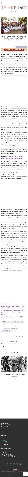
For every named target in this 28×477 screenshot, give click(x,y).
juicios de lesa (12, 323)
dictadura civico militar (17, 321)
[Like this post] (16, 336)
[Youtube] (17, 11)
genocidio (4, 323)
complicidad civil (6, 321)
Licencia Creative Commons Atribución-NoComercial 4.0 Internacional (17, 472)
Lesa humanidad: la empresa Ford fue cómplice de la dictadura (12, 313)
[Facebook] (8, 464)
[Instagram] (13, 11)
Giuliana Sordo (11, 39)
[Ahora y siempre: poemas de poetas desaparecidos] (14, 364)
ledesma (21, 326)
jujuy (16, 326)
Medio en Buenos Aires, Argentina (14, 475)
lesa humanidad (5, 328)
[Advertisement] (14, 91)
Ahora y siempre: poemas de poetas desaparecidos (14, 374)
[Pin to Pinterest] (20, 336)
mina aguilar (14, 328)
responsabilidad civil (6, 330)
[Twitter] (11, 11)
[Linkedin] (15, 11)
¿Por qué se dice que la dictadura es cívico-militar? (13, 310)
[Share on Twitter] (19, 336)
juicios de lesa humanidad (7, 326)
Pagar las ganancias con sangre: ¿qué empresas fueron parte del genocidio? (12, 307)
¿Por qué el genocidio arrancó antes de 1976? (11, 317)
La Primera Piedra (9, 471)
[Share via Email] (22, 336)
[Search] (26, 2)
